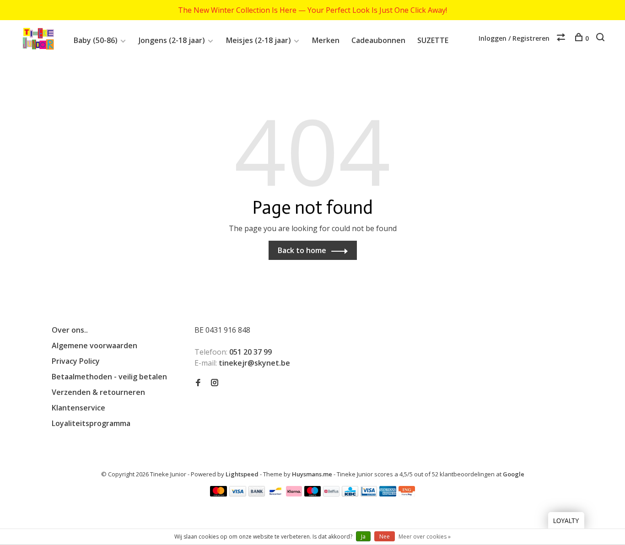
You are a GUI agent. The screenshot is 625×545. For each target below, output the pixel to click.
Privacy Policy (76, 361)
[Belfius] (331, 494)
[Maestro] (312, 494)
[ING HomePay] (407, 494)
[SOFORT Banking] (294, 494)
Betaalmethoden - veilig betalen (109, 377)
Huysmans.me (313, 474)
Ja (363, 536)
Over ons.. (70, 330)
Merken (325, 40)
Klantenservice (78, 408)
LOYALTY (566, 521)
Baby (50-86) (96, 40)
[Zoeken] (601, 38)
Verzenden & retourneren (98, 392)
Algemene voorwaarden (94, 345)
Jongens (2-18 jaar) (172, 40)
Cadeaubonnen (378, 40)
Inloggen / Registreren (514, 38)
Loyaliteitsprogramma (91, 423)
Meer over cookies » (425, 536)
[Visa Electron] (369, 494)
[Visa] (237, 494)
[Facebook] (198, 383)
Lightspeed (242, 474)
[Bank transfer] (256, 494)
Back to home (302, 250)
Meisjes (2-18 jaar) (258, 40)
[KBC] (350, 494)
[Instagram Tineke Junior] (214, 383)
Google (513, 474)
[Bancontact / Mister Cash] (275, 494)
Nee (384, 536)
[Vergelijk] (562, 38)
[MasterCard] (218, 494)
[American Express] (387, 494)
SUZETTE (432, 40)
